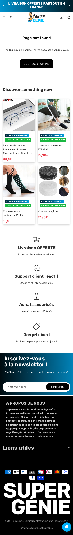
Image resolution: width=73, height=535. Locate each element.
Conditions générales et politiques (36, 528)
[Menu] (4, 17)
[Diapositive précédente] (3, 6)
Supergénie (18, 521)
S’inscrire (57, 386)
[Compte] (61, 17)
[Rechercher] (11, 17)
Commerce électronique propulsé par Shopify (46, 521)
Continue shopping (36, 63)
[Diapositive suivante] (69, 6)
